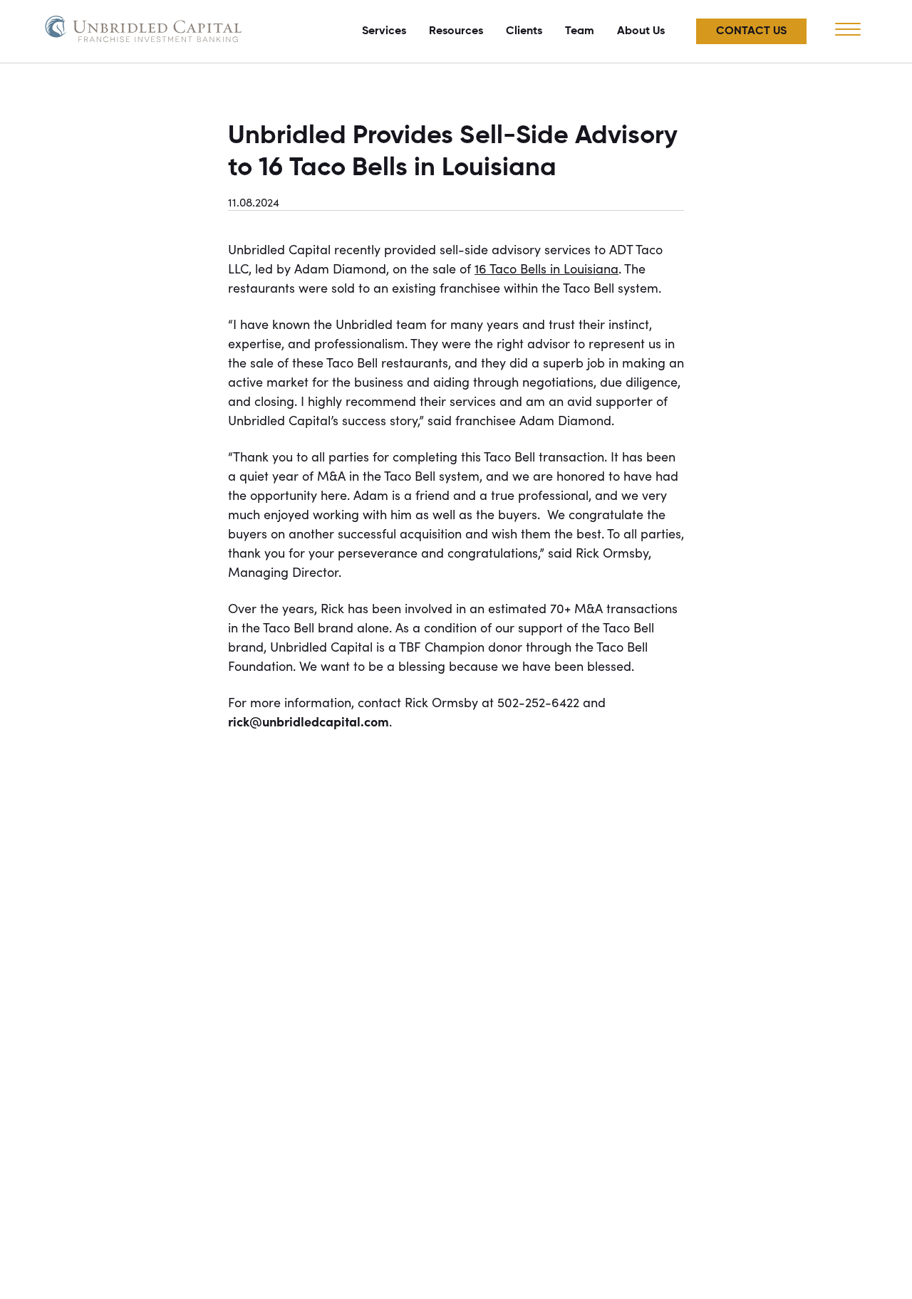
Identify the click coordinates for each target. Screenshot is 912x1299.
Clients (524, 31)
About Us (641, 31)
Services (384, 31)
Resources (456, 31)
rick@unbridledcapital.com (308, 721)
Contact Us (751, 31)
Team (579, 31)
